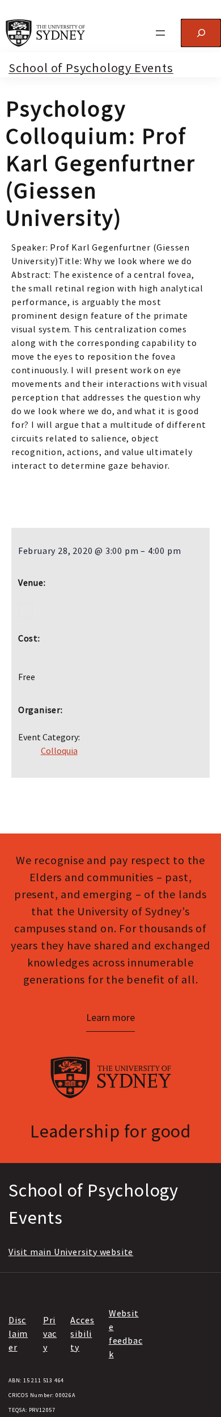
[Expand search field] (201, 33)
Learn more (110, 1017)
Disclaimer (18, 1333)
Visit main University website (70, 1251)
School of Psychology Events (90, 68)
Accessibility (82, 1333)
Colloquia (59, 750)
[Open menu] (160, 33)
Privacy (50, 1333)
